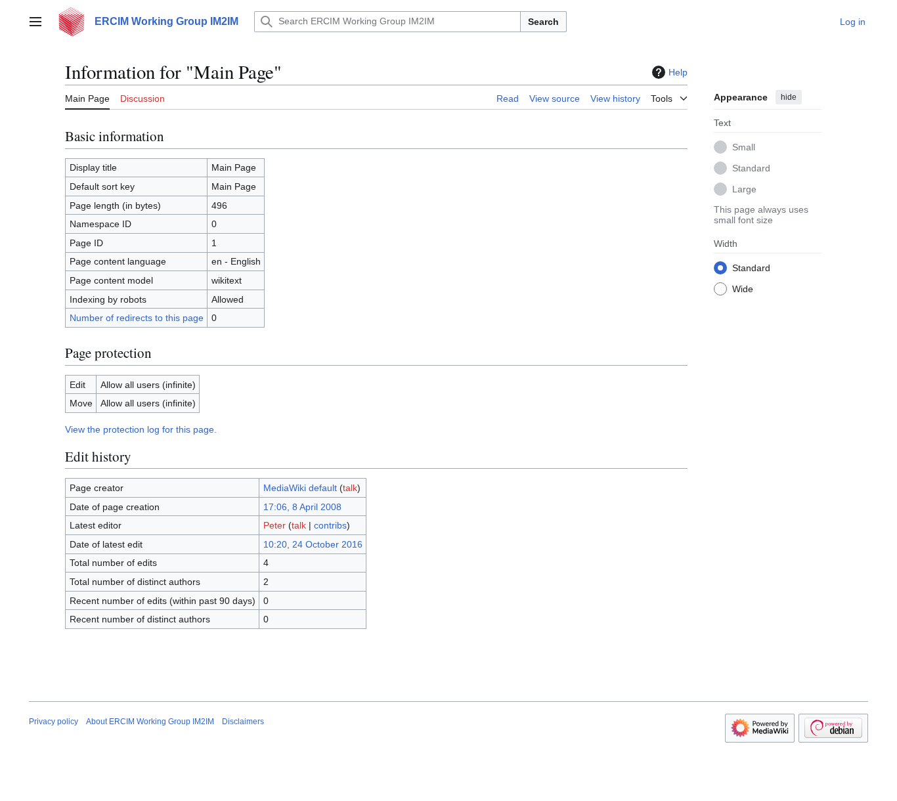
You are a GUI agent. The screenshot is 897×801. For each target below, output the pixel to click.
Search (543, 21)
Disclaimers (243, 721)
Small (743, 146)
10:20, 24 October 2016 (312, 544)
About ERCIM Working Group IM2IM (150, 721)
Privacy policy (53, 721)
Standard (751, 167)
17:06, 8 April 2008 (302, 507)
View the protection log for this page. (141, 429)
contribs (330, 525)
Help (678, 72)
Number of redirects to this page (137, 318)
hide (789, 97)
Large (744, 188)
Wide (742, 288)
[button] (35, 21)
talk (350, 488)
